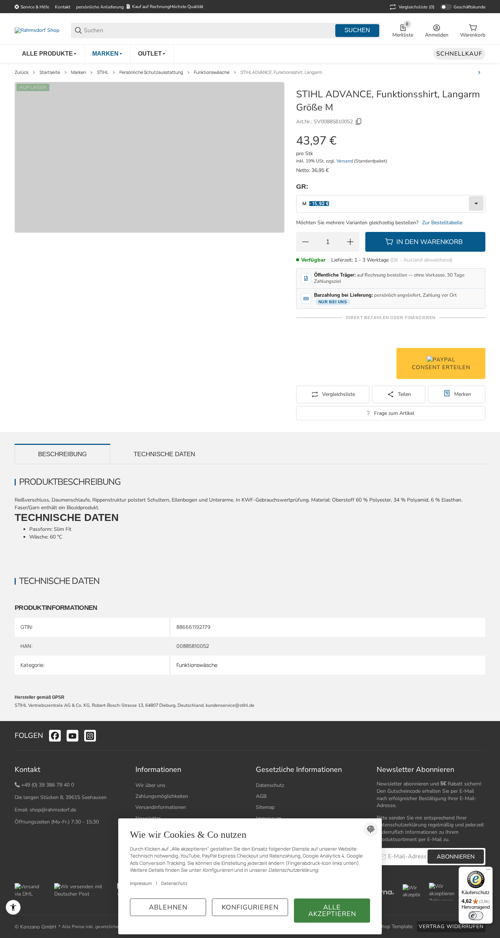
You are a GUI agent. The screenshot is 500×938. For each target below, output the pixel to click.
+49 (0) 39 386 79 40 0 (47, 784)
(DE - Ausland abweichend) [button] (421, 259)
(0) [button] (416, 7)
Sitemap (265, 807)
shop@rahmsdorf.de (53, 809)
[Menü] (488, 871)
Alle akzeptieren (332, 910)
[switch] (476, 915)
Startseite (50, 72)
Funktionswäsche (212, 72)
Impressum (141, 883)
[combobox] (390, 204)
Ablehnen (168, 907)
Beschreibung (62, 454)
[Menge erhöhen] (350, 242)
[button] (479, 736)
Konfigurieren (250, 907)
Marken (78, 72)
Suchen (357, 30)
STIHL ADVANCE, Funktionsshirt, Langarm (281, 72)
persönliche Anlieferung (100, 7)
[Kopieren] (358, 121)
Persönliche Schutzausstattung (151, 72)
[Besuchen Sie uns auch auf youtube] (72, 736)
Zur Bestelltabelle (442, 222)
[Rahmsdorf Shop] (37, 30)
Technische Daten (164, 454)
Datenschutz (270, 785)
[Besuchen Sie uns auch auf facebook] (55, 736)
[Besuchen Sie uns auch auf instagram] (90, 736)
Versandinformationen (160, 807)
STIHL (102, 72)
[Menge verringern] (305, 242)
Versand (345, 161)
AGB (261, 796)
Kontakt (62, 7)
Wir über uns (150, 785)
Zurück (22, 72)
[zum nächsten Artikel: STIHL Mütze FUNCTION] (479, 72)
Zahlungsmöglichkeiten (161, 796)
